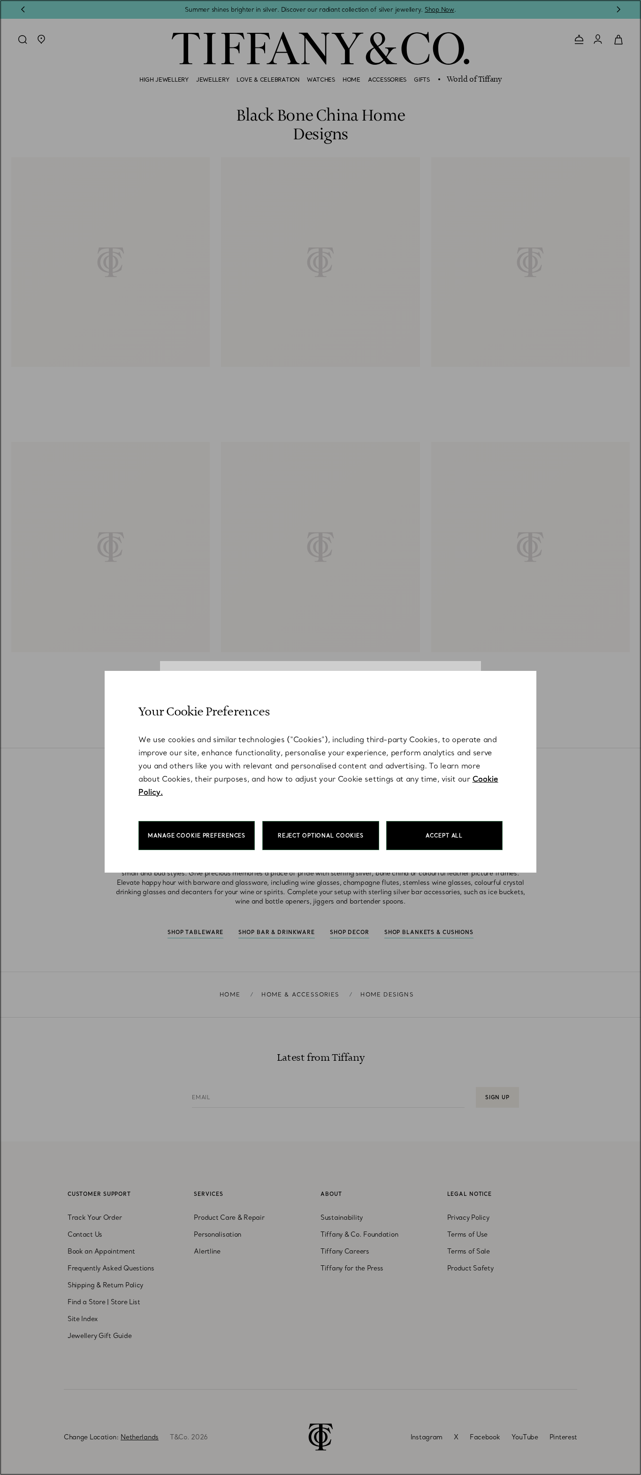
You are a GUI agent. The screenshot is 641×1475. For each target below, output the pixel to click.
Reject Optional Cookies (321, 835)
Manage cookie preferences (196, 835)
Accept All (444, 835)
